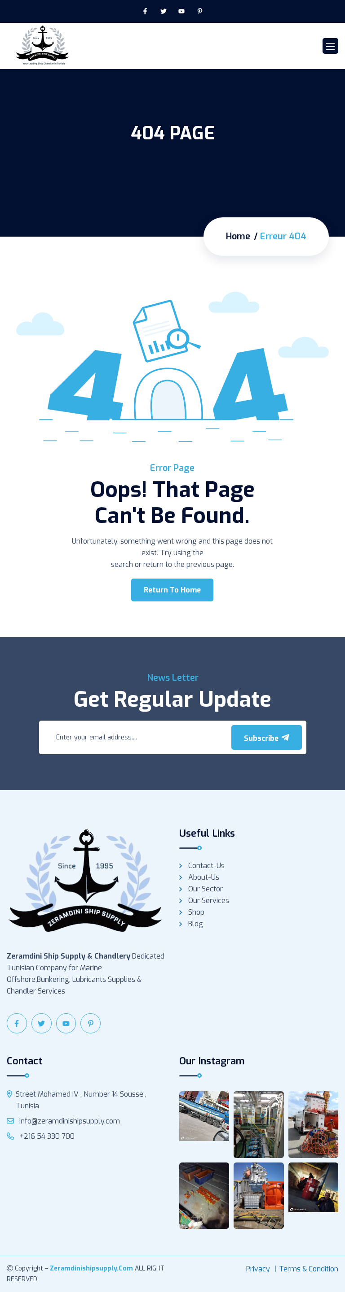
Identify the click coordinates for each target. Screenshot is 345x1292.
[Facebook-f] (145, 11)
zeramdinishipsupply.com (91, 1268)
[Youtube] (182, 11)
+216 (46, 1136)
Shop (196, 912)
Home (238, 236)
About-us (203, 877)
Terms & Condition (308, 1269)
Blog (195, 924)
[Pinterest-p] (200, 11)
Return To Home (172, 590)
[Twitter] (163, 11)
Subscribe (262, 738)
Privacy (258, 1269)
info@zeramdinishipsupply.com (69, 1121)
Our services (208, 900)
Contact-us (206, 865)
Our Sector (205, 889)
